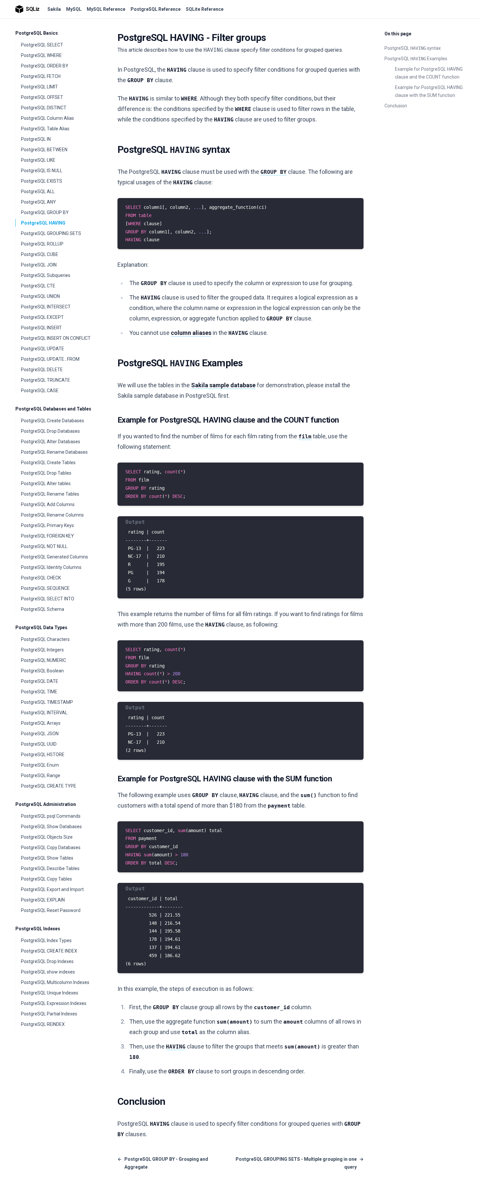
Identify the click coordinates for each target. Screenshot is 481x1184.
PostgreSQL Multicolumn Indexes (55, 982)
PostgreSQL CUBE (39, 254)
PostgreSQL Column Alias (47, 118)
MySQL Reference (106, 9)
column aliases (191, 332)
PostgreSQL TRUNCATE (45, 380)
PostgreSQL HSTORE (42, 754)
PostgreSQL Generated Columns (54, 556)
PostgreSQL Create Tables (48, 462)
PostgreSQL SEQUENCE (45, 588)
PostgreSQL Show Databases (51, 826)
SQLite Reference (204, 9)
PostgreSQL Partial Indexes (49, 1013)
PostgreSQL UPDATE (42, 348)
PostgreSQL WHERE (41, 55)
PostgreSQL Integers (42, 649)
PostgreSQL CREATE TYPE (48, 786)
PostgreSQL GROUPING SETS (51, 233)
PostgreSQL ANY (38, 202)
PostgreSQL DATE (39, 681)
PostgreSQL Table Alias (45, 128)
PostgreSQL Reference (156, 9)
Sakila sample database (223, 385)
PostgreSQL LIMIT (39, 86)
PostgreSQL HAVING (43, 223)
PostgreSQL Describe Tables (50, 868)
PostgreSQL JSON (40, 733)
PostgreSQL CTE (38, 285)
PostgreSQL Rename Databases (54, 452)
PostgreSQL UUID (39, 744)
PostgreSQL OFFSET (42, 97)
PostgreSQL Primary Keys (47, 525)
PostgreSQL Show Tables (47, 858)
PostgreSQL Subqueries (45, 275)
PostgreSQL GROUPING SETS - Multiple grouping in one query (300, 1163)
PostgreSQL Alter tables (46, 483)
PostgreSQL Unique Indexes (49, 992)
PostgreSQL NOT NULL (44, 546)
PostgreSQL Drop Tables (46, 473)
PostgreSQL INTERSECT (46, 306)
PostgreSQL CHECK (41, 577)
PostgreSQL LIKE (38, 160)
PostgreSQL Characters (45, 639)
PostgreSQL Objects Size (47, 837)
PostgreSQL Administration (45, 804)
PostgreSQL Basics (36, 33)
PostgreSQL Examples (415, 58)
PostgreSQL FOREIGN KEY (47, 535)
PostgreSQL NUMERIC (43, 660)
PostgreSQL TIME (39, 691)
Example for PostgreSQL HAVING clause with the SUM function (429, 91)
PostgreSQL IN (36, 139)
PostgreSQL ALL (38, 191)
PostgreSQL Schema (42, 609)
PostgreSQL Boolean (42, 670)
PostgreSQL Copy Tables (46, 879)
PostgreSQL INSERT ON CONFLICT (56, 338)
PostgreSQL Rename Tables (50, 494)
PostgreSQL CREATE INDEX (49, 951)
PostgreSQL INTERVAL (44, 712)
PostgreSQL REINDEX (43, 1024)
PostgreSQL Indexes (37, 928)
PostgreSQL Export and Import (52, 889)
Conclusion (395, 105)
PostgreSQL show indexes (48, 972)
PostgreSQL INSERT (41, 327)
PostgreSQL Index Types (46, 940)
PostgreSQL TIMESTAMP (47, 702)
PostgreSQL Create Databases (52, 420)
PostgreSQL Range (40, 775)
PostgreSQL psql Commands (50, 816)
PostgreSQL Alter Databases (50, 441)
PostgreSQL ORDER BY (44, 65)
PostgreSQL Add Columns (48, 504)
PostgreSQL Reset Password (50, 910)
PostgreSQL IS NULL (41, 170)
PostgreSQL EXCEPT (42, 317)
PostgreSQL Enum (40, 765)
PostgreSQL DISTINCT (43, 107)
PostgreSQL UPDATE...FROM (50, 359)
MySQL (73, 9)
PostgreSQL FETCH (41, 76)
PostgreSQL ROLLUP (42, 243)
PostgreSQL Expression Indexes (53, 1003)
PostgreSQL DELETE (42, 369)
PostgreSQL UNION (40, 296)
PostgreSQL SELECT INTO (47, 598)
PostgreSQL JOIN (39, 264)
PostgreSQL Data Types (41, 627)
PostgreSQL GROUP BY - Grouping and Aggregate (162, 1163)
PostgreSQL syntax (412, 48)
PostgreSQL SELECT (42, 44)
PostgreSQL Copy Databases (50, 847)
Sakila (54, 9)
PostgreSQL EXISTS (41, 181)
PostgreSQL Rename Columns (52, 515)
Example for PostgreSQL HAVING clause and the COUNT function (429, 73)
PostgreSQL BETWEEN (44, 149)
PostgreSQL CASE (40, 390)
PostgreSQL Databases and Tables (53, 408)
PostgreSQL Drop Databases (50, 431)
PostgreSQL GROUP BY (45, 212)
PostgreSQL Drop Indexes (47, 961)
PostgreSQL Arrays (41, 723)
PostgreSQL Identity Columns (51, 567)
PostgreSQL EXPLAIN (43, 899)
